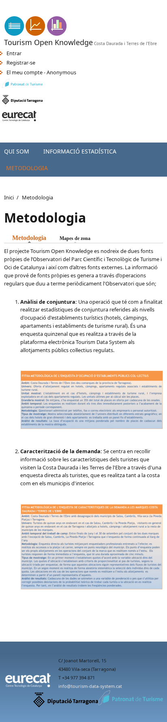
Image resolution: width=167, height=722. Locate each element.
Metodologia (27, 168)
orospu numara (33, 12)
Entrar (13, 53)
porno (126, 12)
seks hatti (103, 12)
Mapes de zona (75, 238)
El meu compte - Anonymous (41, 72)
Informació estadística (79, 151)
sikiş (5, 12)
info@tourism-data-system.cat (90, 686)
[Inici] (35, 33)
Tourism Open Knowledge (48, 42)
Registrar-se (20, 62)
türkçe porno (72, 12)
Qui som (16, 151)
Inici (9, 197)
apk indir (10, 4)
